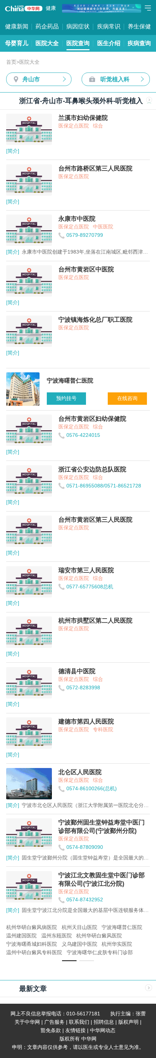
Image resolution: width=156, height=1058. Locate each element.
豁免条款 (51, 1030)
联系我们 (79, 1022)
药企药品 (47, 26)
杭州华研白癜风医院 (99, 936)
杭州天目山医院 (79, 927)
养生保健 (139, 26)
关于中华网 (27, 1022)
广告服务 (54, 1022)
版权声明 (128, 1022)
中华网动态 (102, 1030)
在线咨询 (127, 398)
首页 (11, 62)
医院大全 (47, 43)
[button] (69, 960)
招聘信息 (104, 1022)
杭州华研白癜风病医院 (31, 927)
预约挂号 (66, 398)
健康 (51, 8)
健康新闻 (16, 26)
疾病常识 (108, 26)
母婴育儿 (16, 43)
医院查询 (78, 43)
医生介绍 (108, 43)
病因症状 (78, 26)
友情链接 (75, 1030)
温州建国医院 (21, 936)
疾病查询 (139, 43)
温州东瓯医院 (56, 936)
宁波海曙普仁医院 (122, 927)
